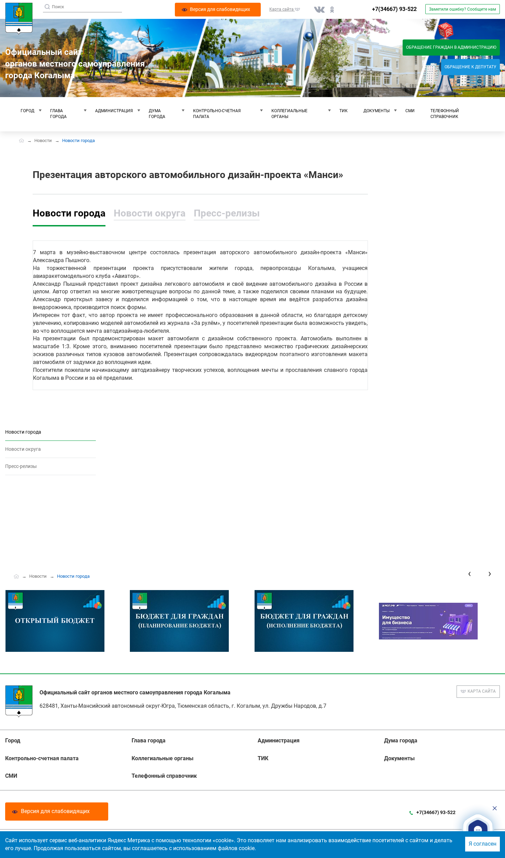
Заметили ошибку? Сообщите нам (462, 9)
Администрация (114, 110)
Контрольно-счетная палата (217, 113)
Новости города (69, 213)
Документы (376, 110)
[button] (478, 830)
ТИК (343, 110)
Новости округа (150, 213)
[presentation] (469, 573)
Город (27, 110)
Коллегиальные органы (289, 113)
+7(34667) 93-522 (394, 9)
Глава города (58, 113)
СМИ (410, 110)
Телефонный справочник (444, 113)
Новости (43, 140)
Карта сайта (482, 691)
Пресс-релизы (227, 213)
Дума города (157, 113)
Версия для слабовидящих (55, 811)
